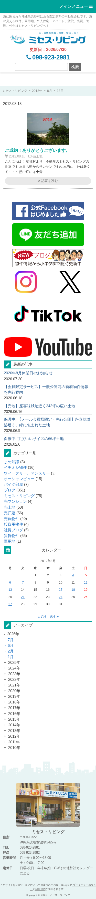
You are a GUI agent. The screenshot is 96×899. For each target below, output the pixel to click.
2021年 (14, 685)
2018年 (14, 702)
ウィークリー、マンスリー (27, 473)
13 (10, 590)
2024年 (14, 668)
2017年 (14, 708)
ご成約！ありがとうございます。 (37, 150)
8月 (49, 90)
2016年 (14, 714)
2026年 (13, 634)
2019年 (14, 696)
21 (23, 597)
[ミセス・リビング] (48, 37)
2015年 (14, 719)
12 (86, 582)
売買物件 (11, 519)
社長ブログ (13, 530)
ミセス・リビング (19, 496)
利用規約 (40, 889)
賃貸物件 (11, 536)
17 (60, 590)
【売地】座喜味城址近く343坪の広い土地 (39, 406)
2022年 (14, 679)
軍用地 (9, 541)
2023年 (14, 674)
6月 (11, 646)
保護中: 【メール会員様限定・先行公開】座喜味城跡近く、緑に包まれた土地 (47, 422)
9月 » (54, 616)
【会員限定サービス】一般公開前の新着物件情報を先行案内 (46, 389)
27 (10, 604)
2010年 (14, 748)
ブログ (9, 490)
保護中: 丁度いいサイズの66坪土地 (34, 439)
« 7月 (42, 616)
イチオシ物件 (15, 467)
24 (60, 597)
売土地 (37, 156)
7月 (11, 640)
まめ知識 (11, 462)
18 (73, 590)
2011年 (14, 742)
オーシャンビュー (19, 479)
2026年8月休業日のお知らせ (28, 373)
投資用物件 (13, 524)
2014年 (14, 725)
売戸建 (9, 513)
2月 (11, 651)
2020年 (14, 691)
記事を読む (49, 181)
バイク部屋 (13, 484)
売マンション (15, 501)
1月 (11, 657)
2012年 (37, 90)
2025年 (14, 662)
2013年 (14, 731)
